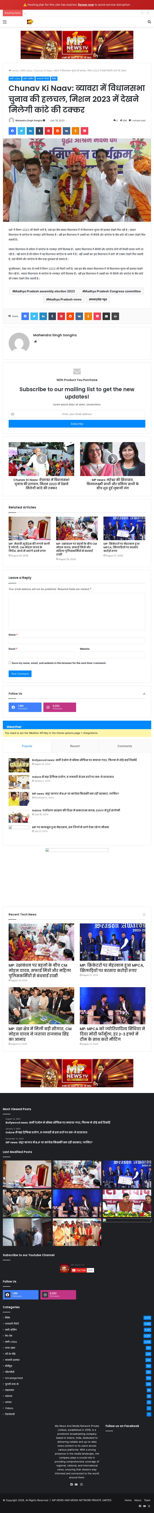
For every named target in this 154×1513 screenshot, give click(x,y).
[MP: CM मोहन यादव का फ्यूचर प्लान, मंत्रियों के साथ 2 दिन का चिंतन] (127, 1203)
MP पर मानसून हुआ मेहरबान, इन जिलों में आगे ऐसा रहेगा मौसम (70, 827)
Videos (9, 1408)
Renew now (86, 4)
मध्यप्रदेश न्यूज (99, 299)
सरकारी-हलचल (12, 1359)
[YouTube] (77, 1484)
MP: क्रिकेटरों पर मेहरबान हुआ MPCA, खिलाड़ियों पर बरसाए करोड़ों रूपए (57, 12)
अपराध (8, 1402)
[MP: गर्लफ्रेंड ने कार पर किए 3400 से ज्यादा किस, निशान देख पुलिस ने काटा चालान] (127, 1232)
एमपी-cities (26, 70)
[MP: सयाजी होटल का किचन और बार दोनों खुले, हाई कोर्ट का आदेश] (27, 1232)
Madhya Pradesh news (65, 299)
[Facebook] (72, 1484)
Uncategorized (14, 1377)
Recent (75, 746)
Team (147, 1500)
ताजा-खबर (10, 1347)
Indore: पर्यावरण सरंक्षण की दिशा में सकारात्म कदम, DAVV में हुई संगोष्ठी (76, 810)
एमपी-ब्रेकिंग (28, 78)
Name (13, 634)
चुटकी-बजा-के (12, 1384)
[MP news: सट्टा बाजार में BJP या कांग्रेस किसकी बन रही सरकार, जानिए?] (19, 799)
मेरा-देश (8, 1335)
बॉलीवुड (8, 1365)
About (137, 1500)
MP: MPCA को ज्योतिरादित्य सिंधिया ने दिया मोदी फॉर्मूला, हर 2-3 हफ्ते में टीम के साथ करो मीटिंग (112, 1034)
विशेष (54, 78)
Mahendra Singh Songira (28, 120)
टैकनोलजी (10, 1414)
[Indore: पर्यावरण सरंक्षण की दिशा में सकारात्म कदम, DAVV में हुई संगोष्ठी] (19, 816)
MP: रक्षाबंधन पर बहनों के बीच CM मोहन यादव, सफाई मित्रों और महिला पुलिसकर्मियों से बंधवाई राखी (76, 549)
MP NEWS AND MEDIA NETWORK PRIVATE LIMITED (81, 1500)
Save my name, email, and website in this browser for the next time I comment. (59, 662)
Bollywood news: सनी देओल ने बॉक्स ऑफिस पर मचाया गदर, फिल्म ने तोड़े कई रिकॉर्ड (84, 760)
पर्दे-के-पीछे (10, 1353)
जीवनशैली (9, 1371)
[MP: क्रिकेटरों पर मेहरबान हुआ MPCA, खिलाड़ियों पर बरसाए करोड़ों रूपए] (124, 528)
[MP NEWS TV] (30, 22)
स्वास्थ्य (8, 1396)
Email (13, 648)
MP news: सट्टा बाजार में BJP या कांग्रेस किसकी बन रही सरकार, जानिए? (75, 794)
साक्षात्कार (9, 1390)
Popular (27, 746)
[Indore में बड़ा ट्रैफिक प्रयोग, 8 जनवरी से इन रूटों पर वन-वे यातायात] (19, 782)
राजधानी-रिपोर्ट (43, 78)
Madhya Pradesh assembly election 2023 (44, 291)
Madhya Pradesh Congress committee (112, 291)
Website (85, 648)
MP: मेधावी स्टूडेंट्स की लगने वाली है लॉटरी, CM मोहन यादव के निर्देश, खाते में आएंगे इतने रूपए (29, 547)
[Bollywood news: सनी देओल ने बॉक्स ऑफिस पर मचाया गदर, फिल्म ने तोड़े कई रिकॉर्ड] (19, 765)
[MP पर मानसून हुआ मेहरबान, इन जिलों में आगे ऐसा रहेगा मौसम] (19, 832)
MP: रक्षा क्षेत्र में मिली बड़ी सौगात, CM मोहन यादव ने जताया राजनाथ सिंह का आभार (40, 1034)
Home (15, 70)
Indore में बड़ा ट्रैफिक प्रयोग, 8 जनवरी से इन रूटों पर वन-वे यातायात (73, 777)
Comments (125, 746)
